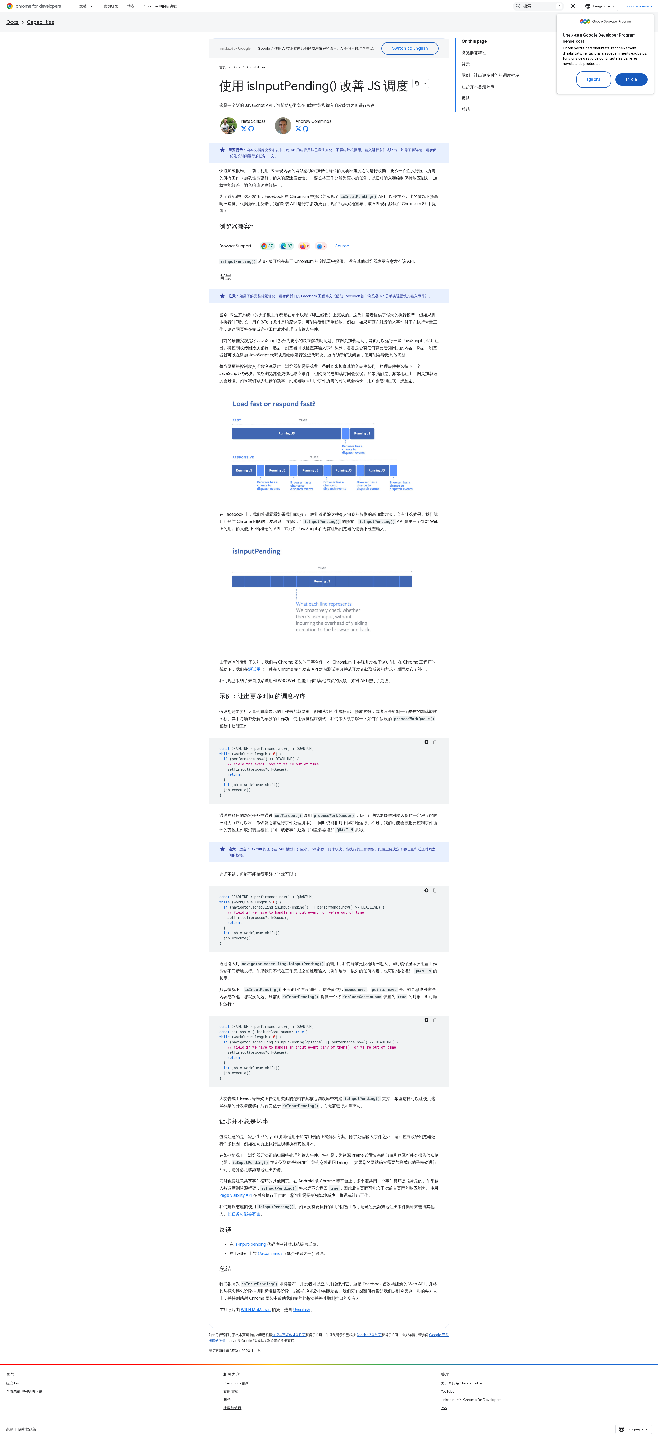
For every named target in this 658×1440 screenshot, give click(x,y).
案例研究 (111, 6)
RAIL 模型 (285, 849)
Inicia (631, 79)
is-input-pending (250, 1244)
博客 (130, 6)
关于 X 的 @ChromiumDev (462, 1383)
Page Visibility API (235, 1195)
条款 (9, 1429)
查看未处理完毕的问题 (24, 1391)
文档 (83, 6)
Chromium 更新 (236, 1383)
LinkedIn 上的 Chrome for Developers (471, 1399)
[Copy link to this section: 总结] (237, 1269)
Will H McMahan (256, 1309)
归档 (227, 1399)
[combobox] (538, 6)
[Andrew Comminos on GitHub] (305, 130)
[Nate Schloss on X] (244, 130)
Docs (12, 22)
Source (342, 246)
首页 (222, 67)
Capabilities (40, 22)
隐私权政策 (27, 1429)
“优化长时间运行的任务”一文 (252, 156)
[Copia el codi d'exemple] (435, 742)
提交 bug (13, 1383)
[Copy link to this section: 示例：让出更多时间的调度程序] (311, 697)
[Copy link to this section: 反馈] (237, 1230)
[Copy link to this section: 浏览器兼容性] (261, 227)
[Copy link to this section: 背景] (237, 277)
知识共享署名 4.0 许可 (289, 1335)
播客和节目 (232, 1408)
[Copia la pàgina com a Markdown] (417, 83)
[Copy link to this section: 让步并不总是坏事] (274, 1122)
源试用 (254, 669)
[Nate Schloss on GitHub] (251, 130)
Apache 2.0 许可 (369, 1335)
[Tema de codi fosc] (426, 742)
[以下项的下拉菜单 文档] (93, 6)
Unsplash (301, 1309)
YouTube (447, 1391)
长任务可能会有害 (243, 1214)
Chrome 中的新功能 (160, 6)
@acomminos (270, 1253)
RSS (444, 1408)
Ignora (593, 79)
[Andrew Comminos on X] (298, 130)
